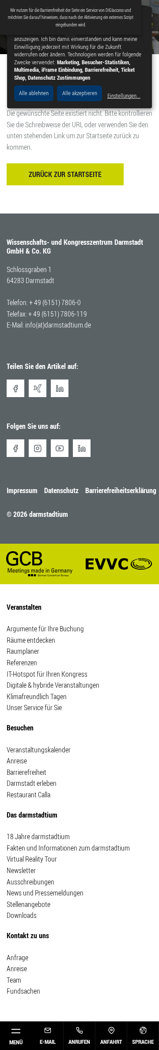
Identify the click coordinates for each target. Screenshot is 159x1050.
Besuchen (20, 728)
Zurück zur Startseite (65, 174)
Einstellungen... (123, 95)
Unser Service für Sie (34, 707)
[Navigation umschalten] (16, 1035)
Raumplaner (23, 651)
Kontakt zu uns (28, 935)
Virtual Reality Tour (32, 859)
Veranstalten (24, 607)
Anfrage (17, 957)
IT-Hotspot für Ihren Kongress (47, 674)
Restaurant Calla (28, 794)
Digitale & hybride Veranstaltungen (53, 685)
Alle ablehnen (34, 93)
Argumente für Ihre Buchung (45, 629)
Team (14, 980)
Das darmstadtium (32, 815)
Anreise (17, 761)
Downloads (22, 915)
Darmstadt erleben (32, 783)
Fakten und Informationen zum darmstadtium (68, 848)
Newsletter (21, 870)
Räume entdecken (31, 640)
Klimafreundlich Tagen (37, 696)
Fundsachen (23, 991)
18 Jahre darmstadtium (38, 836)
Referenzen (22, 662)
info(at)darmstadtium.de (58, 325)
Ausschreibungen (30, 882)
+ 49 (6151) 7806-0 (55, 302)
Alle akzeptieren (79, 93)
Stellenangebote (28, 904)
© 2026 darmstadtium (37, 514)
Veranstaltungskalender (39, 750)
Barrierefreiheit (26, 772)
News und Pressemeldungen (45, 893)
